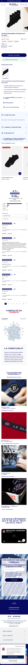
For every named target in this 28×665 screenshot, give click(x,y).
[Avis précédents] (3, 304)
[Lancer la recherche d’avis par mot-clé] (26, 219)
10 (23, 303)
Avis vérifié (6, 225)
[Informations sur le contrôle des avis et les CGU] (21, 198)
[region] (13, 654)
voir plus (8, 249)
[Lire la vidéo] (14, 536)
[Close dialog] (26, 649)
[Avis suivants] (26, 304)
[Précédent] (2, 1)
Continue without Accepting (20, 646)
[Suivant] (26, 1)
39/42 (3, 46)
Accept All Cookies (13, 656)
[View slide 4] (16, 612)
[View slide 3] (15, 612)
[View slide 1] (11, 612)
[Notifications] (4, 5)
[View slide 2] (13, 612)
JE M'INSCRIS (14, 580)
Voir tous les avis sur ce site (15, 200)
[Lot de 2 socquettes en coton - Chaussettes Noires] (11, 161)
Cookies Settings (13, 660)
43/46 (10, 46)
